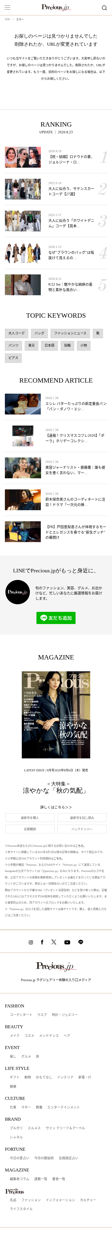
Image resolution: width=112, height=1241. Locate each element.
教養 (39, 1107)
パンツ (13, 345)
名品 (13, 1200)
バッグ (39, 333)
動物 (27, 1077)
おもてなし (44, 1077)
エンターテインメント (63, 1107)
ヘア (67, 1036)
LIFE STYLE (17, 1068)
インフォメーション (60, 1200)
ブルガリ (16, 1128)
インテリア (65, 1077)
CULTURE (15, 1098)
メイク (15, 1036)
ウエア (42, 1015)
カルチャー (88, 1200)
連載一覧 (40, 1179)
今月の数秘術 (44, 1158)
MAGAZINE (17, 1170)
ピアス (13, 358)
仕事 (13, 1107)
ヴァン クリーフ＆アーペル (65, 1128)
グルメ (26, 1056)
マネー (26, 1107)
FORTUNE (15, 1149)
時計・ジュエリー (65, 1015)
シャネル (16, 1137)
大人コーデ (16, 333)
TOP (7, 19)
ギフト (15, 1077)
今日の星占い (19, 1158)
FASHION (14, 1005)
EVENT (12, 1047)
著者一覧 (58, 1179)
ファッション (31, 1200)
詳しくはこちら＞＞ (56, 807)
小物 (83, 345)
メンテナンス (49, 1036)
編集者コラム (19, 1179)
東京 (31, 345)
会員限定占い (68, 1158)
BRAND (13, 1119)
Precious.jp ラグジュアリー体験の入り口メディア (56, 980)
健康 (13, 1087)
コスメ (29, 1036)
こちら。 (80, 845)
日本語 (49, 345)
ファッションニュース (70, 333)
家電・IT (84, 1077)
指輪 (67, 345)
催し (13, 1056)
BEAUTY (14, 1026)
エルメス (34, 1128)
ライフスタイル (21, 1209)
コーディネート (21, 1015)
